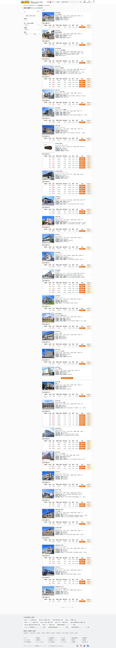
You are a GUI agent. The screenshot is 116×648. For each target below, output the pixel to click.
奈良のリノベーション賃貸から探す (31, 622)
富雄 (64, 73)
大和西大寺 (65, 17)
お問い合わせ (85, 642)
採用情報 (63, 640)
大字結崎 (61, 509)
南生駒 (62, 130)
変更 (38, 11)
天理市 (57, 295)
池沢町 (61, 527)
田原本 (62, 592)
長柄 (60, 302)
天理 (61, 300)
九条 (61, 149)
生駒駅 (43, 633)
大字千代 (62, 586)
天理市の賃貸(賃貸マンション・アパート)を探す (80, 627)
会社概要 (38, 638)
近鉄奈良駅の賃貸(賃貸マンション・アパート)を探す (58, 627)
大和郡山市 (57, 143)
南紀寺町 (59, 48)
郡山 (61, 148)
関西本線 (57, 36)
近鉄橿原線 (58, 18)
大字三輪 (59, 489)
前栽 (61, 301)
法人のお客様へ (52, 642)
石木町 (59, 66)
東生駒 (64, 201)
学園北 (59, 107)
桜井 (61, 494)
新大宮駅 (71, 633)
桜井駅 (76, 633)
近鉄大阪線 (58, 494)
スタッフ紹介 (27, 640)
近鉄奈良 (65, 35)
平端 (61, 477)
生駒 (64, 132)
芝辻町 (59, 349)
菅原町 (59, 252)
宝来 (59, 234)
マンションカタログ (40, 642)
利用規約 (37, 646)
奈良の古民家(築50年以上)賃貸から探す (78, 622)
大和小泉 (61, 534)
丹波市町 (59, 428)
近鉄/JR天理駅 (65, 633)
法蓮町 (59, 381)
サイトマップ (43, 646)
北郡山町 (61, 143)
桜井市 (57, 489)
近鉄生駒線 (58, 130)
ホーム (25, 638)
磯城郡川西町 (58, 509)
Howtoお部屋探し (27, 642)
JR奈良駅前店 (51, 638)
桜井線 (57, 55)
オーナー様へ (64, 642)
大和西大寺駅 (32, 633)
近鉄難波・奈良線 (59, 17)
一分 (61, 131)
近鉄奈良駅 (26, 633)
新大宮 (64, 37)
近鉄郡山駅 (58, 633)
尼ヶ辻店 (63, 638)
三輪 (60, 495)
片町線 (57, 336)
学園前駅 (47, 633)
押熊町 (59, 270)
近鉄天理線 (58, 300)
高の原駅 (53, 633)
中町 (59, 471)
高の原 (62, 274)
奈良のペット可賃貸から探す (71, 620)
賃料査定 (84, 640)
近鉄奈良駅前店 (75, 638)
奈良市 (57, 12)
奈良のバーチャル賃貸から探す (30, 620)
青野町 (59, 12)
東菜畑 (59, 196)
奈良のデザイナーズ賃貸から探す (61, 622)
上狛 (60, 338)
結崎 (61, 514)
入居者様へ (74, 642)
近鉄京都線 (58, 274)
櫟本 (60, 435)
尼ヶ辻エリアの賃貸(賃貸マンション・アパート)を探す (35, 627)
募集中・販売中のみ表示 (30, 15)
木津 (59, 331)
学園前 (64, 72)
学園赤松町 (60, 313)
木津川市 (57, 331)
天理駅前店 (85, 638)
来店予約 (73, 640)
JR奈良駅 (38, 633)
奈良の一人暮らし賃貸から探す (47, 622)
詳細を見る (82, 27)
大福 (61, 496)
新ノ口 (62, 593)
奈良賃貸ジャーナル (53, 640)
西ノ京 (62, 19)
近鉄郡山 (62, 150)
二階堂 (62, 476)
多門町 (59, 30)
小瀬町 (59, 125)
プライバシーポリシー (28, 646)
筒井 (61, 533)
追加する (89, 27)
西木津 (60, 337)
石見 (61, 551)
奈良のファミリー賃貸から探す (49, 624)
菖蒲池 (64, 320)
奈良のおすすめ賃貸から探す (44, 620)
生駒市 (57, 125)
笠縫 (61, 591)
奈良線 (57, 338)
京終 (60, 55)
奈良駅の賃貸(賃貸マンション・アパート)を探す (66, 624)
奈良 (61, 36)
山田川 (62, 407)
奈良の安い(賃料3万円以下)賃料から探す (32, 624)
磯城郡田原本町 (58, 586)
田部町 (59, 295)
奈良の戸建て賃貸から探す (58, 620)
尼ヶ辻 (62, 18)
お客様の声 (38, 640)
